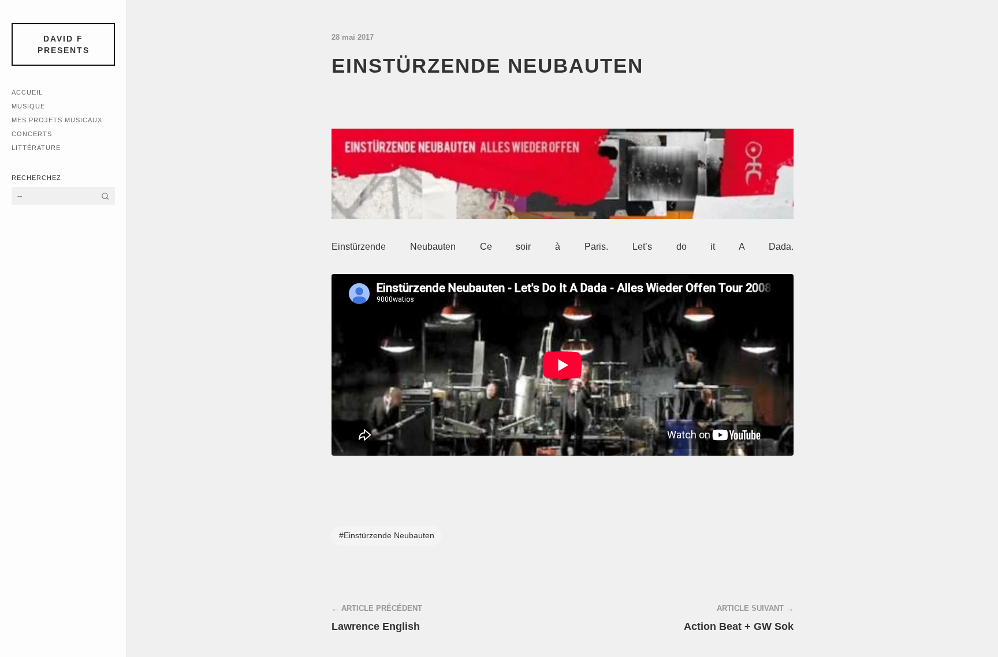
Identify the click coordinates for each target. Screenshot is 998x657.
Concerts (32, 133)
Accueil (27, 92)
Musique (28, 106)
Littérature (36, 147)
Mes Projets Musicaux (57, 120)
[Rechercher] (105, 196)
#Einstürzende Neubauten (386, 535)
